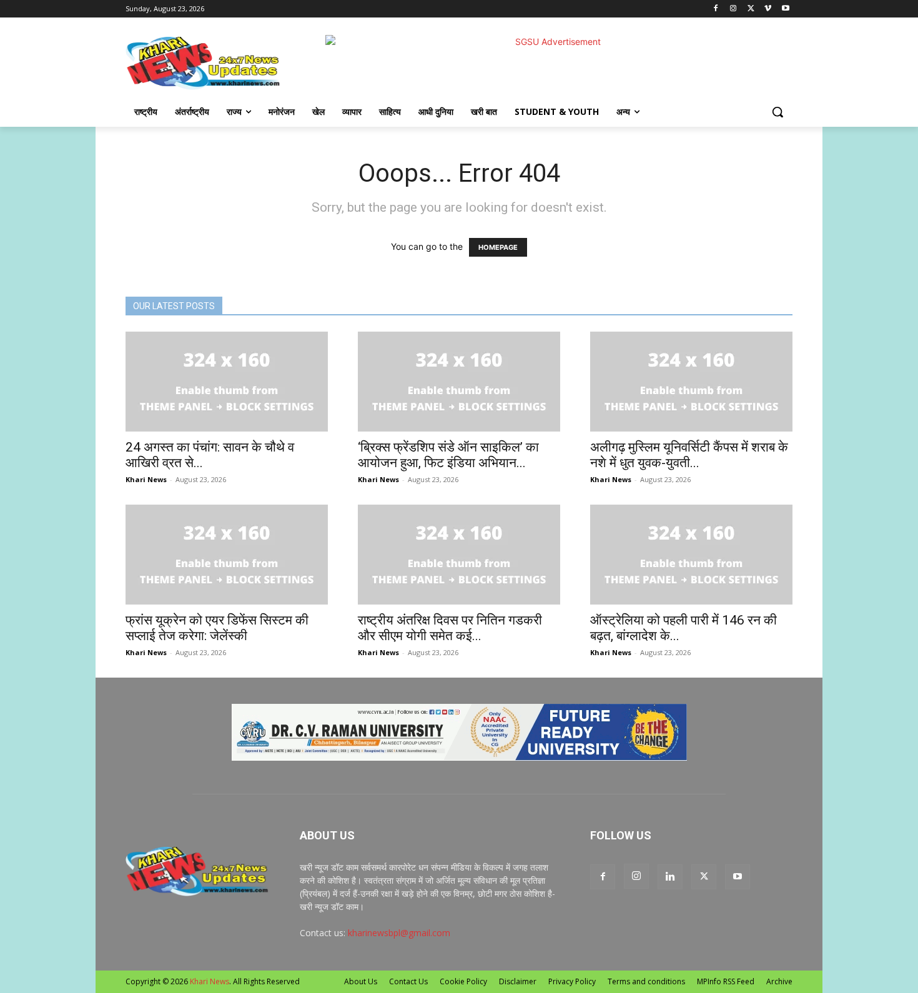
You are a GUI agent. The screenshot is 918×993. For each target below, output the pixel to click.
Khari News (146, 479)
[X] (751, 9)
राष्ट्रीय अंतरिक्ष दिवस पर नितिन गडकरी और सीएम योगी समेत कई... (450, 628)
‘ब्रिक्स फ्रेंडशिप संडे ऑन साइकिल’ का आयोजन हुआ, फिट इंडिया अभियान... (448, 455)
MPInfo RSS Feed (725, 981)
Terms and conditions (646, 981)
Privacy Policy (572, 981)
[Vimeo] (768, 9)
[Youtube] (785, 9)
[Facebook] (716, 9)
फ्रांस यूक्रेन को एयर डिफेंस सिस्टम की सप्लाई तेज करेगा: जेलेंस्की (217, 628)
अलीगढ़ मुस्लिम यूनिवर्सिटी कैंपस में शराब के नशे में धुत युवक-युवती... (689, 455)
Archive (779, 981)
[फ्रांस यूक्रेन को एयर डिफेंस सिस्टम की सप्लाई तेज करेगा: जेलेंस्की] (227, 555)
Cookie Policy (463, 981)
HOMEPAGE (498, 247)
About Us (360, 981)
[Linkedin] (670, 876)
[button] (777, 112)
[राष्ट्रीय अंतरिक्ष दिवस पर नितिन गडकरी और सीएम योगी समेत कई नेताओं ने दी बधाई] (459, 555)
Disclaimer (517, 981)
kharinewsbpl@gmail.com (399, 933)
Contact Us (408, 981)
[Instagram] (733, 9)
